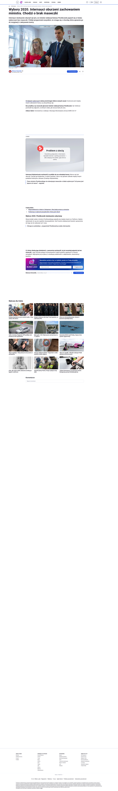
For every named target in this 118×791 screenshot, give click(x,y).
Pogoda (53, 2)
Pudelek (17, 759)
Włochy (39, 761)
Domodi (17, 755)
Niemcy (39, 767)
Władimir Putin (84, 758)
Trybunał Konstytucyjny (63, 761)
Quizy (40, 2)
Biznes (59, 2)
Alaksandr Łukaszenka (85, 761)
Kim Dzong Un (83, 755)
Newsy (60, 755)
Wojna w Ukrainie (62, 762)
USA (38, 765)
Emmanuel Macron (84, 759)
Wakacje (60, 765)
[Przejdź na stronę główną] (17, 3)
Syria (38, 762)
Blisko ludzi (28, 2)
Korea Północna (40, 755)
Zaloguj (96, 2)
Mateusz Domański (16, 71)
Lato (60, 764)
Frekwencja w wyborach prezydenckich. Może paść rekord (44, 212)
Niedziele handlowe (62, 756)
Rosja (39, 759)
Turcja (39, 758)
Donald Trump (83, 756)
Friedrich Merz (83, 765)
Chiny (60, 759)
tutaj (41, 788)
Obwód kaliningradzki (63, 758)
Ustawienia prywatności (80, 779)
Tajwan (39, 764)
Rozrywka (46, 2)
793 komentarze (73, 71)
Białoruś (39, 768)
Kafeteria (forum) (19, 756)
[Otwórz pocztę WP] (87, 2)
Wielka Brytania (40, 770)
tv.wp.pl (17, 758)
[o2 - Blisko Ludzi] (22, 2)
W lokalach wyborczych (33, 101)
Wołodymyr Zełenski (84, 764)
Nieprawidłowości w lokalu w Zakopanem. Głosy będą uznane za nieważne (48, 209)
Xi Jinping (83, 762)
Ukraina (39, 756)
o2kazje (35, 2)
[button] (91, 2)
